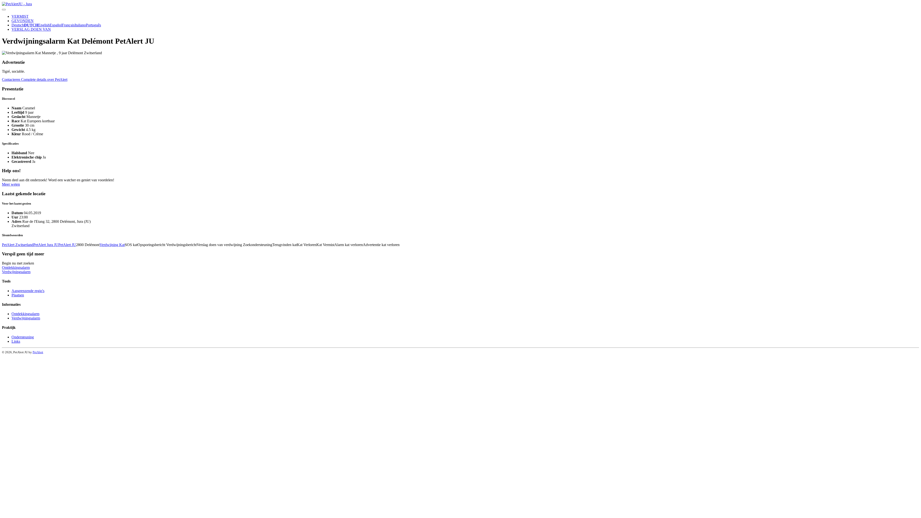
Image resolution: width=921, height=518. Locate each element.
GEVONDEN (23, 21)
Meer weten (11, 184)
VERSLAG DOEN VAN (31, 29)
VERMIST (20, 16)
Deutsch (18, 25)
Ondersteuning (23, 337)
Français (68, 25)
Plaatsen (18, 295)
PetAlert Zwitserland (17, 245)
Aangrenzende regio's (28, 291)
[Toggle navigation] (4, 9)
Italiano (80, 25)
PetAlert (38, 352)
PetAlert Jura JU (45, 245)
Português (93, 25)
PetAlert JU (67, 245)
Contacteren (11, 79)
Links (16, 341)
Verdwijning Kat (112, 245)
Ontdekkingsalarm (16, 267)
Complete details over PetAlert (44, 79)
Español (56, 25)
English (44, 25)
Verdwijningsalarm (16, 272)
